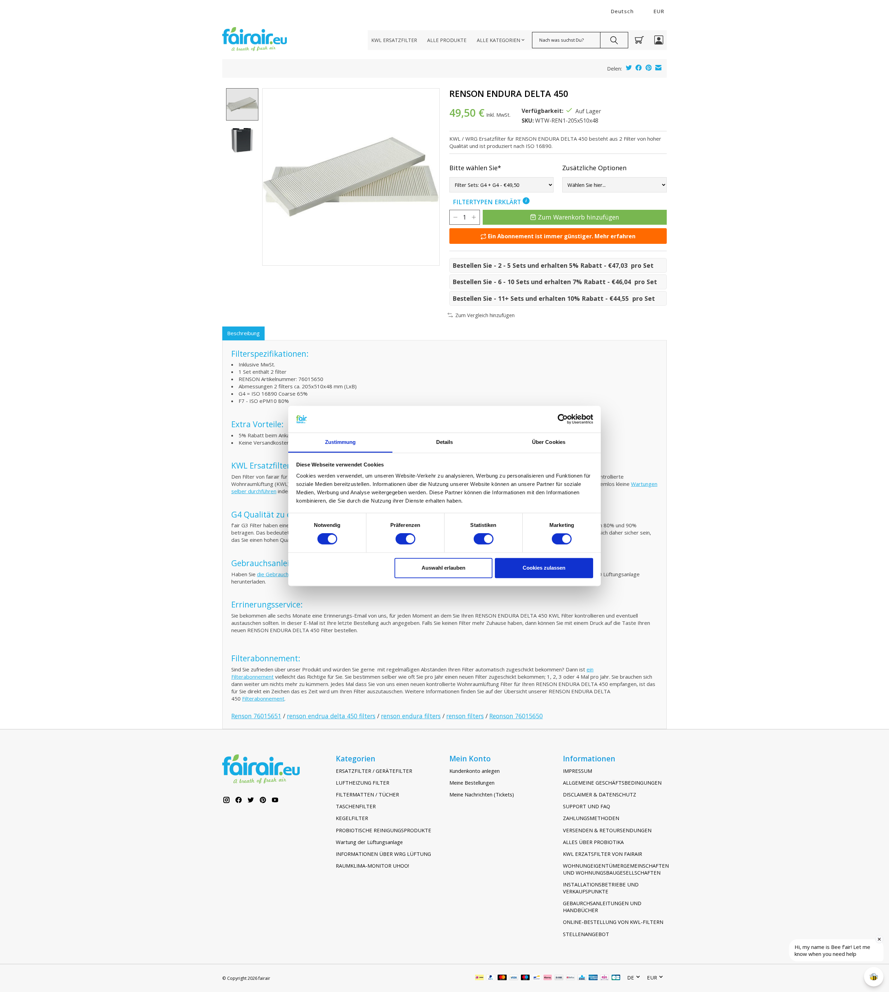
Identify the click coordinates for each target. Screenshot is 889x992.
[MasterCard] (502, 978)
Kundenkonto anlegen (474, 770)
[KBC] (582, 978)
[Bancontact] (536, 978)
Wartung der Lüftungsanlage (369, 841)
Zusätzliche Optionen (594, 168)
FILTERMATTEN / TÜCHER (367, 794)
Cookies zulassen (544, 568)
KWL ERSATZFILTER (394, 40)
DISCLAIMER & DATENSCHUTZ (599, 794)
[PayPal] (490, 978)
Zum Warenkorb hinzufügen (578, 217)
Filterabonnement (263, 698)
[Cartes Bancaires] (616, 978)
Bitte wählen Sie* (475, 168)
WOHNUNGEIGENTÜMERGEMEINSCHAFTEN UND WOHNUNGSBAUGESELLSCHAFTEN (615, 869)
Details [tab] (444, 442)
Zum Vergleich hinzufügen (485, 315)
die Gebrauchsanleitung (285, 574)
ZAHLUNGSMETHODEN (591, 818)
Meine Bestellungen (472, 782)
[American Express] (593, 978)
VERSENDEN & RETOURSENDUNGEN (607, 830)
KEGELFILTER (352, 818)
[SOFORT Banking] (547, 978)
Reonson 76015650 (516, 716)
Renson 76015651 (256, 716)
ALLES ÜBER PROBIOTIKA (593, 841)
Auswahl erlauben (443, 568)
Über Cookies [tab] (548, 442)
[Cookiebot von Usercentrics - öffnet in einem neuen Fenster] (562, 419)
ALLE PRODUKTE (446, 40)
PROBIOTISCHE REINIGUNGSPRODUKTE (383, 830)
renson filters (465, 716)
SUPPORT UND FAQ (586, 806)
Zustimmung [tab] (340, 442)
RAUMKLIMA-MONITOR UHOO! (372, 865)
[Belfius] (570, 978)
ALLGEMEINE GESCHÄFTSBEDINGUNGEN (612, 782)
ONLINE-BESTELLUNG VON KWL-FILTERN (613, 921)
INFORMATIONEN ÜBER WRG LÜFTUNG (383, 853)
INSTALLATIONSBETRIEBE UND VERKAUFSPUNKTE (601, 888)
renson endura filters (411, 716)
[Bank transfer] (559, 978)
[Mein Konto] (659, 40)
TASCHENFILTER (356, 806)
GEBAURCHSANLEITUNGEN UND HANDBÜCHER (602, 907)
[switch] (405, 539)
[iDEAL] (479, 978)
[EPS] (604, 978)
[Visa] (513, 978)
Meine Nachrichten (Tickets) (481, 794)
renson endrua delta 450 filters (331, 716)
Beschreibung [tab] (243, 333)
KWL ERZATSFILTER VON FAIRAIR (602, 853)
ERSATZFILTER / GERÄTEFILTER (374, 770)
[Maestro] (525, 978)
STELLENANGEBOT (586, 934)
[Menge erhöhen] (473, 217)
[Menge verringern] (455, 217)
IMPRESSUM (577, 770)
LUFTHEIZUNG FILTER (362, 782)
